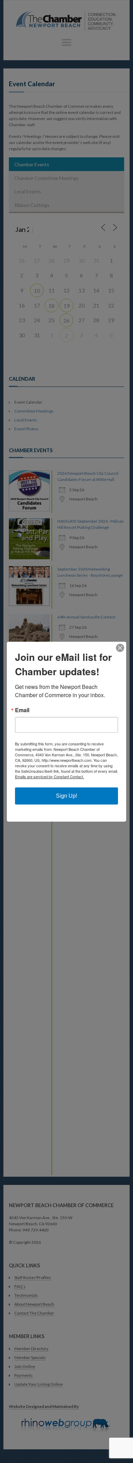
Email (22, 710)
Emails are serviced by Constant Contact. (49, 776)
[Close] (120, 648)
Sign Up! (66, 796)
